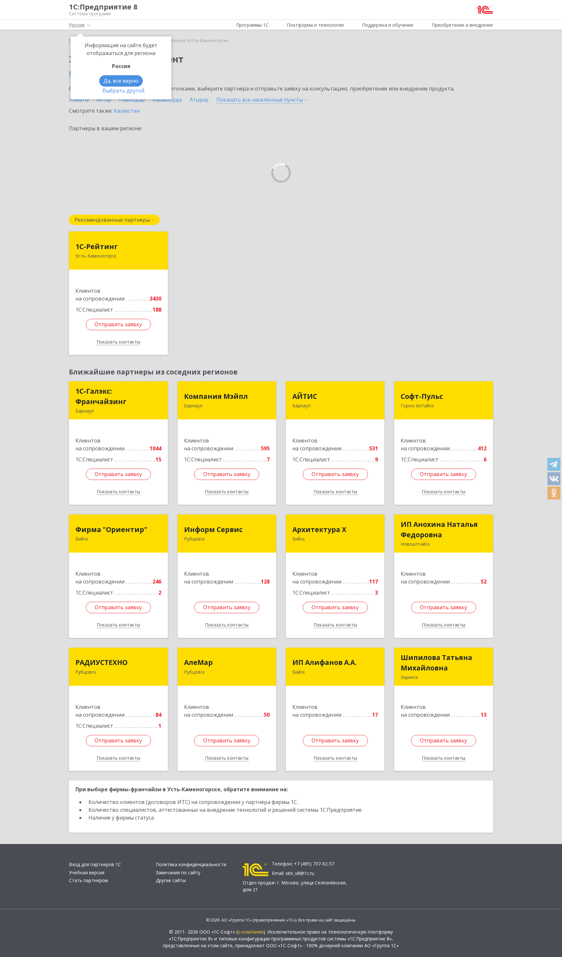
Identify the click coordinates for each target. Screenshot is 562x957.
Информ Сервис (213, 529)
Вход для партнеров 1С (95, 864)
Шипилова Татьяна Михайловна (436, 662)
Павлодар (132, 99)
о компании (250, 932)
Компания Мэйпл (216, 396)
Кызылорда (167, 99)
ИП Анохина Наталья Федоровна (439, 529)
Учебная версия (86, 872)
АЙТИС (304, 396)
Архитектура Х (319, 529)
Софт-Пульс (422, 396)
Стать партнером (88, 880)
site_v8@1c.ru (300, 873)
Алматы (79, 99)
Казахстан (127, 110)
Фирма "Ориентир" (111, 529)
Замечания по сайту (178, 872)
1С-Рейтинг (96, 246)
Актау (104, 99)
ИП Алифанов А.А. (324, 662)
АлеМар (198, 662)
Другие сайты (171, 880)
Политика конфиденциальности (191, 864)
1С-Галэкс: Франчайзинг (101, 396)
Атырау (199, 99)
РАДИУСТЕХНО (101, 662)
